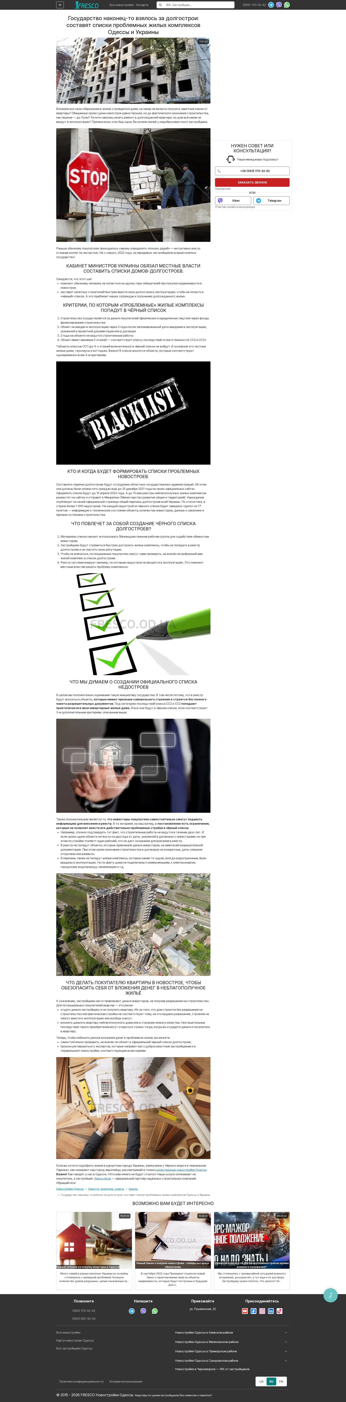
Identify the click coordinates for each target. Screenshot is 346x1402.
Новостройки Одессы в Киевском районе (204, 1332)
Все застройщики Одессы (74, 1348)
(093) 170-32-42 (83, 1310)
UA (261, 1381)
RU (271, 1381)
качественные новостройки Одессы (181, 1170)
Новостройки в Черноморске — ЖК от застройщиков (212, 1369)
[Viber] (279, 5)
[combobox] (199, 4)
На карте (142, 5)
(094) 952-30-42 (84, 1318)
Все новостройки (122, 5)
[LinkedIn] (271, 1311)
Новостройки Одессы (70, 1188)
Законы (133, 1188)
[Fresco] (86, 4)
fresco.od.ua (102, 1178)
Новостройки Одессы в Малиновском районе (207, 1342)
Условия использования (125, 1381)
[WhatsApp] (287, 5)
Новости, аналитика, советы (106, 1188)
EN (281, 1381)
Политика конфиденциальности (81, 1381)
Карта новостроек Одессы (75, 1340)
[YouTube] (245, 1311)
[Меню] (60, 4)
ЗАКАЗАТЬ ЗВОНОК (252, 182)
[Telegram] (271, 5)
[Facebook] (253, 1311)
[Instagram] (262, 1311)
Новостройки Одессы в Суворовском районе (206, 1360)
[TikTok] (279, 1311)
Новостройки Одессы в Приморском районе (206, 1351)
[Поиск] (160, 4)
